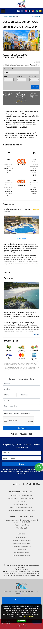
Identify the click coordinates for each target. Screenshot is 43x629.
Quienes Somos (21, 537)
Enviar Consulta (21, 428)
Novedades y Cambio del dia (22, 546)
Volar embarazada (21, 528)
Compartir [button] (36, 16)
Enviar (21, 464)
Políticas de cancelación (21, 525)
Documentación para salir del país (21, 495)
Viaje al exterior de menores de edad (21, 507)
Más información (29, 616)
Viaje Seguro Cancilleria (21, 504)
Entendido (21, 620)
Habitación (32, 76)
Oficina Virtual (21, 549)
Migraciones (21, 501)
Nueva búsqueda (14, 16)
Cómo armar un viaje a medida (21, 540)
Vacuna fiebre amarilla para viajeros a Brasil (21, 510)
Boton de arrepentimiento (21, 556)
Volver (5, 16)
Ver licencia (23, 594)
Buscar (35, 87)
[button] (6, 225)
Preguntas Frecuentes (21, 553)
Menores (19, 76)
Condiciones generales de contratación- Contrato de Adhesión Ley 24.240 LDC (22, 521)
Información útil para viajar (21, 543)
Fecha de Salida (8, 69)
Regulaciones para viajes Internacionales (21, 498)
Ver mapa (22, 239)
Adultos (6, 76)
